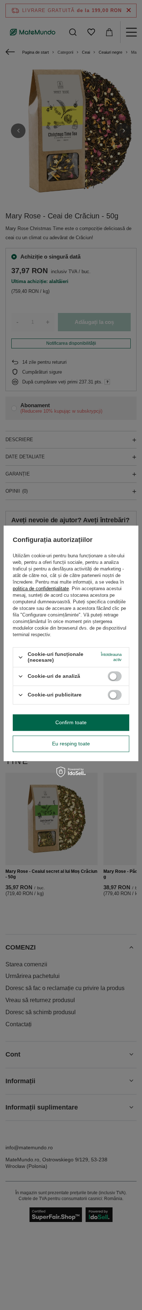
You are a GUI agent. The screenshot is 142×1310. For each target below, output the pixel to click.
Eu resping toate (71, 743)
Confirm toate (71, 722)
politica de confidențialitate (41, 589)
